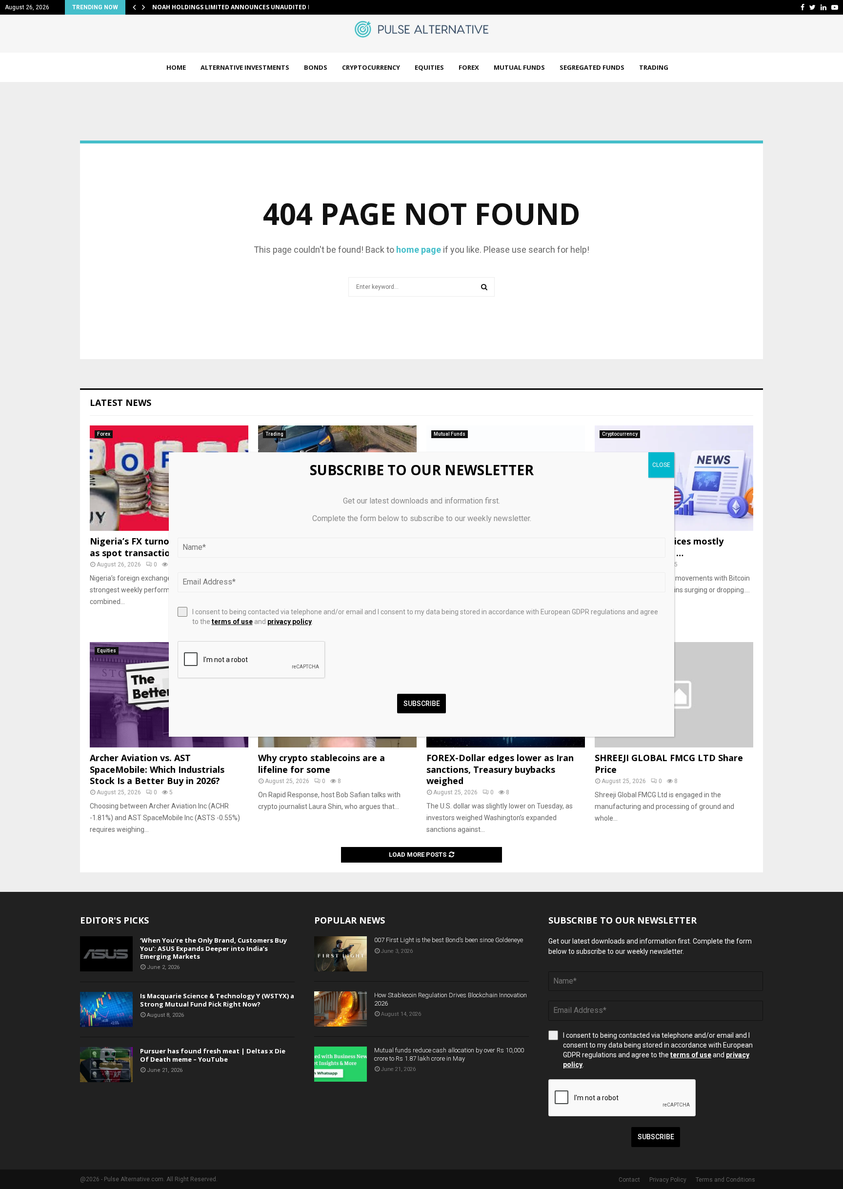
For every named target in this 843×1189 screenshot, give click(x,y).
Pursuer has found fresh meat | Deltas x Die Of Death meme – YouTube (212, 1055)
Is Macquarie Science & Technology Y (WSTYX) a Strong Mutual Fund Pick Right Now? (217, 999)
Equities (429, 67)
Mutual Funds (519, 67)
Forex (469, 67)
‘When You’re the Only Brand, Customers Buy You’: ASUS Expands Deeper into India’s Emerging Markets (213, 948)
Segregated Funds (592, 67)
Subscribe (656, 1137)
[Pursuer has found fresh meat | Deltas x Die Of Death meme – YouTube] (106, 1064)
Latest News (120, 402)
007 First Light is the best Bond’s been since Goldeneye (448, 940)
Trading (653, 67)
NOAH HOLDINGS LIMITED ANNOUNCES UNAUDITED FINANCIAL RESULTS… (262, 7)
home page (418, 249)
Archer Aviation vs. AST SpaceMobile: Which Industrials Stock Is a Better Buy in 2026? (157, 769)
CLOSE (661, 465)
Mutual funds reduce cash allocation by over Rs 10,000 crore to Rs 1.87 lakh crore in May (449, 1054)
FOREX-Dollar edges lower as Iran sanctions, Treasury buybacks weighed (500, 769)
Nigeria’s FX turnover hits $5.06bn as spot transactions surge (164, 546)
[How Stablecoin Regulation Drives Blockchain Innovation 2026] (340, 1009)
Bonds (315, 67)
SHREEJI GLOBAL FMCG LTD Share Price (669, 763)
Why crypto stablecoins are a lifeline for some (321, 763)
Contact (629, 1179)
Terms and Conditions (725, 1179)
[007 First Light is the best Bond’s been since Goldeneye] (340, 953)
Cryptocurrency (371, 67)
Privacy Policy (667, 1179)
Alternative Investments (245, 67)
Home (176, 67)
